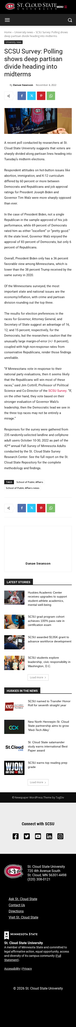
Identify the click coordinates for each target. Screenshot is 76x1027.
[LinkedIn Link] (49, 837)
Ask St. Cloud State (23, 899)
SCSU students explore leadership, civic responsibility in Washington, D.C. (49, 662)
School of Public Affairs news (22, 488)
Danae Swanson (23, 84)
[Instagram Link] (60, 837)
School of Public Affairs (29, 482)
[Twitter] (31, 96)
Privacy (27, 969)
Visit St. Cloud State (23, 917)
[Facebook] (22, 96)
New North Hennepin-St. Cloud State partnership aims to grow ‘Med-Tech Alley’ (48, 726)
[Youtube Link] (38, 837)
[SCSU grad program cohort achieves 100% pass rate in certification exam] (14, 622)
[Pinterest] (41, 96)
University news (23, 32)
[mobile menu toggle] (62, 7)
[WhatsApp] (51, 96)
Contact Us (17, 905)
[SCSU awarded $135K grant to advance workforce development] (14, 642)
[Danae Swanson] (7, 85)
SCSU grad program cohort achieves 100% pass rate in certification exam (46, 621)
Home (8, 32)
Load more (36, 677)
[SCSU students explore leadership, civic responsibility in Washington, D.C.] (14, 663)
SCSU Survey (57, 390)
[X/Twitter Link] (27, 837)
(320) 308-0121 (38, 879)
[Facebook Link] (16, 837)
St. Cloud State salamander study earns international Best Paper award (48, 746)
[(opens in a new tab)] (14, 706)
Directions (16, 911)
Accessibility (12, 969)
